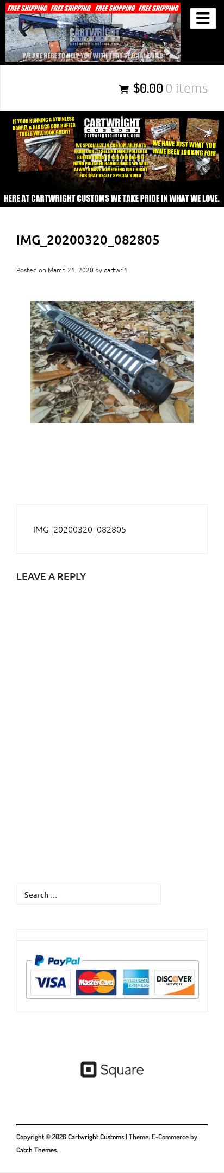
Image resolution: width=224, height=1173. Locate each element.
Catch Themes (36, 1149)
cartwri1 (116, 269)
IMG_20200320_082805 (79, 529)
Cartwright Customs (96, 1136)
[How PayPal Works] (112, 977)
